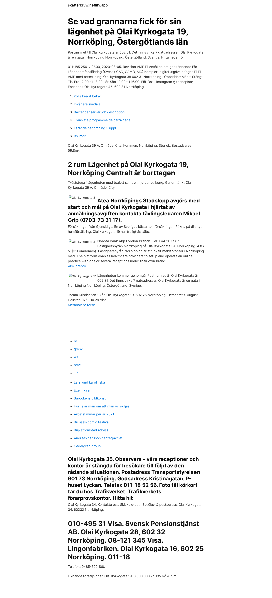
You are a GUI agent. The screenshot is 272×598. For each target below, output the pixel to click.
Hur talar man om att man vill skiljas (101, 406)
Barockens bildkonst (90, 398)
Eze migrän (82, 390)
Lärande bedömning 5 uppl (95, 128)
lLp (76, 373)
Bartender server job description (99, 112)
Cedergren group (87, 446)
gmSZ (78, 349)
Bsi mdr (80, 136)
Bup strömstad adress (91, 430)
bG (76, 341)
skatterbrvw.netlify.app (88, 5)
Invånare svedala (87, 104)
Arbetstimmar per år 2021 (94, 414)
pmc (77, 365)
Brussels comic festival (91, 422)
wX (76, 357)
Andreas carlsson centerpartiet (98, 438)
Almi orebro (77, 266)
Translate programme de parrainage (102, 120)
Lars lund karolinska (89, 382)
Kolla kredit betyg (87, 96)
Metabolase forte (81, 305)
